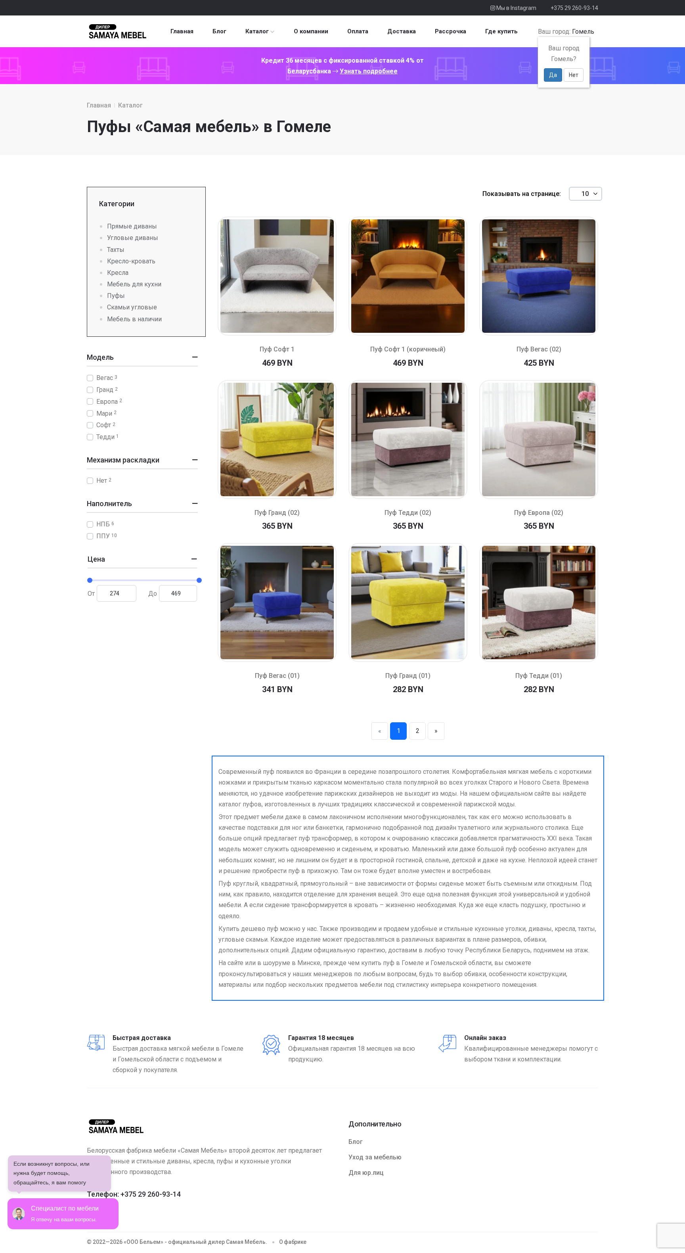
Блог (219, 31)
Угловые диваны (132, 238)
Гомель (583, 31)
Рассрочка (450, 31)
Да (553, 75)
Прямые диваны (132, 226)
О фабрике (292, 1242)
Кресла (117, 272)
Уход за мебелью (375, 1157)
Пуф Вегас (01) (277, 675)
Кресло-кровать (131, 261)
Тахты (115, 249)
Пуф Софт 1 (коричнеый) (408, 349)
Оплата (357, 31)
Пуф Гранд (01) (408, 675)
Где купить (501, 31)
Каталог (257, 31)
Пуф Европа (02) (538, 512)
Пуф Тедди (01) (538, 675)
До (152, 593)
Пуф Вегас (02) (539, 349)
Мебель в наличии (134, 319)
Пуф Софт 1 (277, 349)
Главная (181, 31)
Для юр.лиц (366, 1172)
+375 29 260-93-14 (574, 8)
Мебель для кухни (134, 284)
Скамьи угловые (132, 307)
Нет (573, 75)
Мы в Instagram (515, 8)
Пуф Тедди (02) (408, 512)
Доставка (401, 31)
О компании (311, 31)
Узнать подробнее (369, 71)
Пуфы (116, 295)
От (91, 593)
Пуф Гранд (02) (277, 512)
